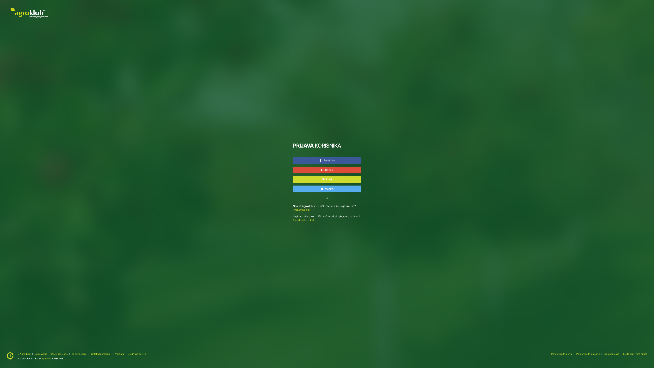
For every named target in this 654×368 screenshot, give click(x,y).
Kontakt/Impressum (100, 354)
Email (328, 179)
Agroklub (46, 358)
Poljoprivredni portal (562, 354)
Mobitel (328, 188)
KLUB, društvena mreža (635, 354)
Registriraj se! (301, 209)
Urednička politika (137, 354)
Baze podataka (612, 354)
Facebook (329, 160)
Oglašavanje (41, 354)
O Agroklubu (24, 354)
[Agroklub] (29, 12)
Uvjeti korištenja (59, 354)
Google (328, 169)
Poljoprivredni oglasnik (588, 354)
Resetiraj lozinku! (303, 220)
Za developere (79, 354)
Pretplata (119, 354)
